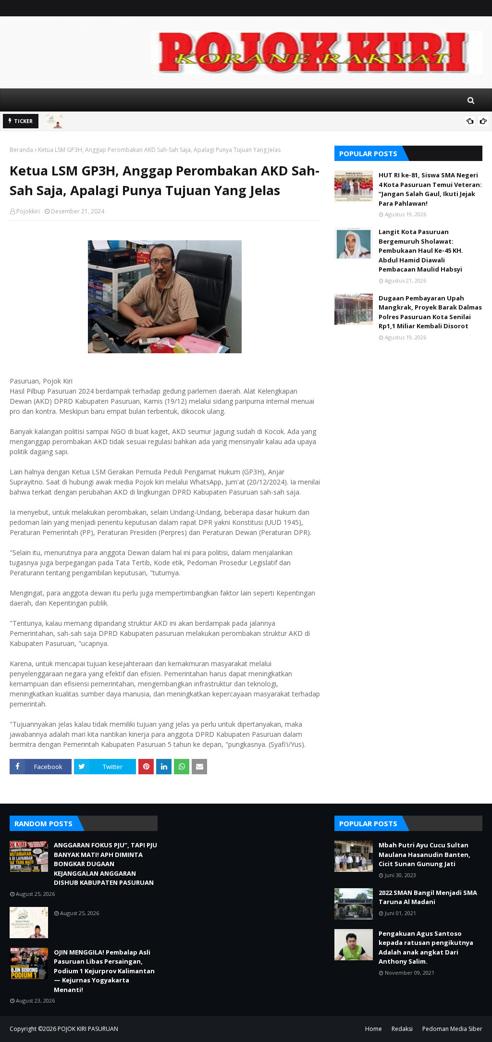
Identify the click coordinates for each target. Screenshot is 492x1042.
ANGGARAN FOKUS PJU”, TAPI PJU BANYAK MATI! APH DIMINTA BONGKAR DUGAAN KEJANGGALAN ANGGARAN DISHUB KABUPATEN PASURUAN (105, 864)
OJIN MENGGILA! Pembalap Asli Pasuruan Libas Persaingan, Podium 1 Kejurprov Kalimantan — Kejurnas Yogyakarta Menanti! (104, 971)
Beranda (21, 150)
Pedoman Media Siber (452, 1029)
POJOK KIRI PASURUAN (88, 1029)
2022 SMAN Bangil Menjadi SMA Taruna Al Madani (428, 897)
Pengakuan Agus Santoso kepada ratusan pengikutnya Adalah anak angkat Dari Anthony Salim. (426, 947)
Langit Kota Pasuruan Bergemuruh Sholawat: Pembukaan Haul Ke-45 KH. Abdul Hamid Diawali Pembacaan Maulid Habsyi (421, 250)
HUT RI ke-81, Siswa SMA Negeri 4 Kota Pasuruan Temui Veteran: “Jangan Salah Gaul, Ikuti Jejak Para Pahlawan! (430, 189)
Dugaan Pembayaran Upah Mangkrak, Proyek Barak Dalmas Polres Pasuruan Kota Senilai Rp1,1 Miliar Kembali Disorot (430, 312)
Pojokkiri (28, 211)
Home (373, 1029)
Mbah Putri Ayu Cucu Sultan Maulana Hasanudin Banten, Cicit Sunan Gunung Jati (424, 854)
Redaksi (402, 1029)
